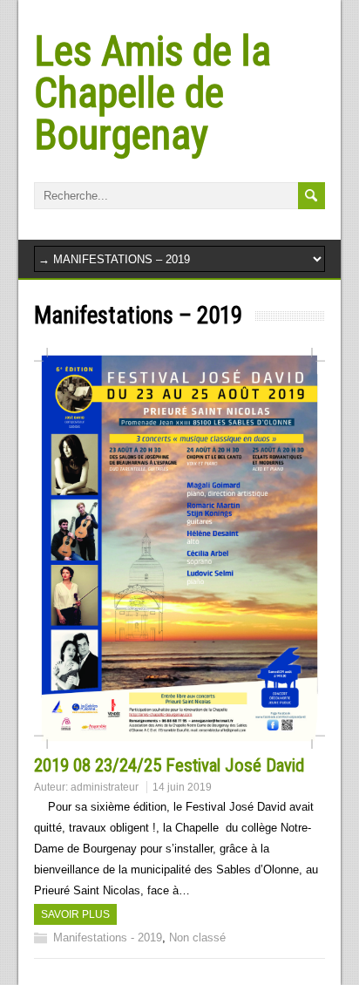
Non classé (197, 937)
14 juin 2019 (182, 787)
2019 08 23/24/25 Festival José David (169, 765)
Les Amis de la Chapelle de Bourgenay (152, 93)
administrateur (105, 787)
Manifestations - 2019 (107, 937)
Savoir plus (75, 914)
